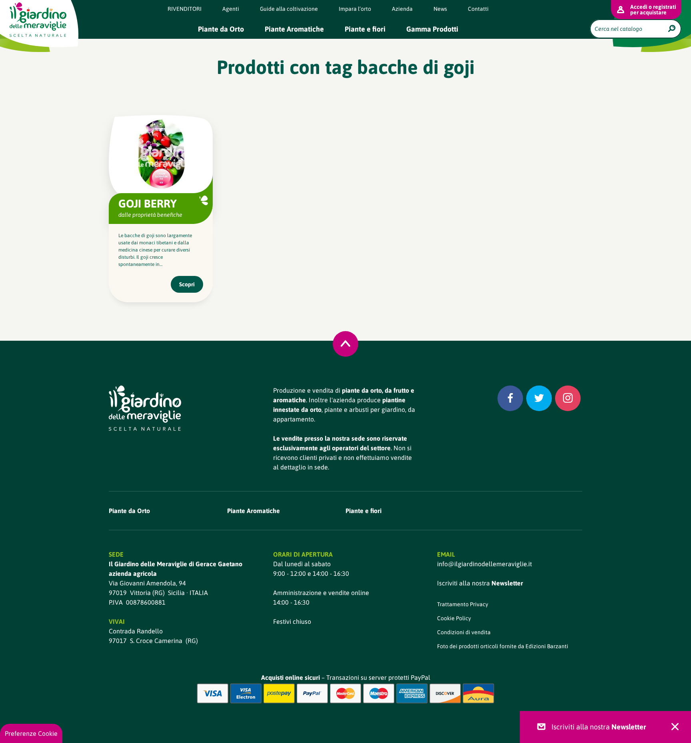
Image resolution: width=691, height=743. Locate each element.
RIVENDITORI (185, 9)
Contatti (478, 9)
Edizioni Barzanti (546, 646)
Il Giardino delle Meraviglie (38, 19)
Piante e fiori (365, 29)
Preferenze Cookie (31, 733)
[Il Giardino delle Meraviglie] (145, 408)
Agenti (230, 9)
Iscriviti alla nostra (480, 583)
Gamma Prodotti (432, 29)
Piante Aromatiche (294, 29)
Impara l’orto (355, 9)
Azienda (402, 9)
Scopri (187, 284)
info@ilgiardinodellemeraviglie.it (484, 563)
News (440, 9)
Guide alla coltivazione (289, 9)
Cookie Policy (454, 618)
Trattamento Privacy (462, 604)
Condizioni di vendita (464, 632)
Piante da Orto (221, 29)
